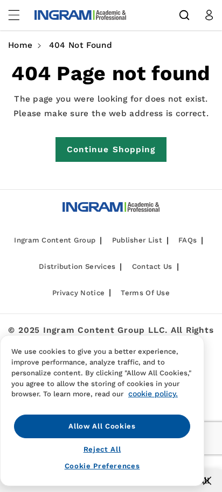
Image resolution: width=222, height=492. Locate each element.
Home (20, 45)
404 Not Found (81, 45)
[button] (184, 15)
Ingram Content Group (54, 240)
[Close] (207, 481)
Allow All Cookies (101, 426)
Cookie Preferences (102, 466)
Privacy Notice (78, 293)
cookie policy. (153, 393)
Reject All (102, 449)
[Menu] (20, 15)
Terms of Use (145, 293)
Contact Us (152, 266)
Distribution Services (77, 266)
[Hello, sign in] (209, 15)
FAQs (187, 240)
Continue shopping (111, 149)
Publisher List (137, 240)
